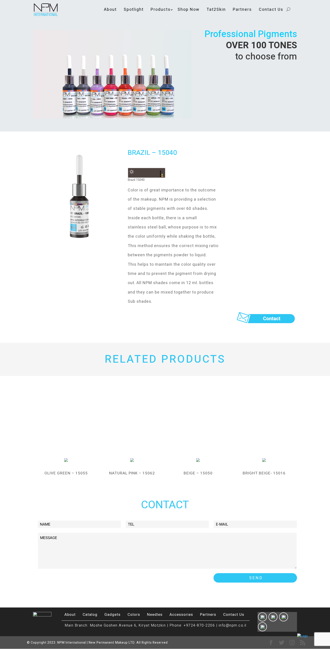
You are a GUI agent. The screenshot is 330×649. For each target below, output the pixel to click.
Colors (134, 614)
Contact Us (271, 10)
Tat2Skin (216, 10)
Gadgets (112, 614)
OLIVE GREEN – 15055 (66, 473)
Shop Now (189, 10)
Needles (155, 614)
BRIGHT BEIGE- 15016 (264, 473)
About (110, 10)
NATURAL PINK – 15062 (132, 473)
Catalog (90, 614)
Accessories (181, 614)
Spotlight (134, 10)
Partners (242, 10)
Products (161, 10)
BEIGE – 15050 (198, 473)
